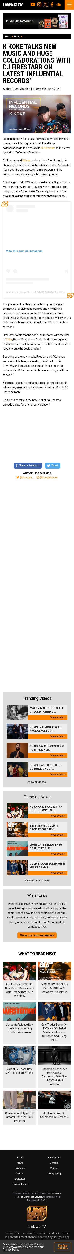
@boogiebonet (48, 477)
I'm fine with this (62, 1247)
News (17, 36)
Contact (54, 1168)
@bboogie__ (27, 477)
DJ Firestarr (48, 147)
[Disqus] (37, 533)
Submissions (54, 1157)
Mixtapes (20, 1168)
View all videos (37, 782)
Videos (20, 1173)
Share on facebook (29, 465)
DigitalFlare (55, 1193)
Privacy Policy (54, 1173)
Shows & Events (20, 1184)
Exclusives (19, 1179)
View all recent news (37, 880)
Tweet (54, 465)
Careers (54, 1163)
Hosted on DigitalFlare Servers (28, 1197)
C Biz (9, 339)
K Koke (26, 160)
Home (8, 36)
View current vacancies (37, 935)
